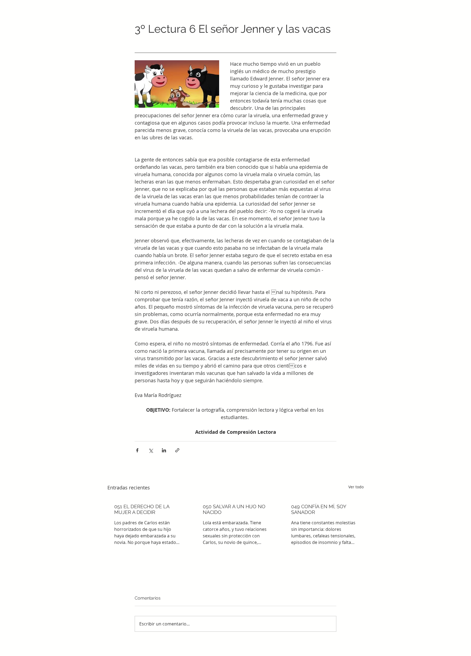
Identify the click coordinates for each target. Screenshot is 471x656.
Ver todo (356, 486)
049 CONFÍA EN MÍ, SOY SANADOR (318, 509)
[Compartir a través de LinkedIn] (164, 450)
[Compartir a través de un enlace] (177, 450)
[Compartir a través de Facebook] (137, 450)
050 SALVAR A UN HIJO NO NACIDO (234, 509)
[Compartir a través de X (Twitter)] (150, 450)
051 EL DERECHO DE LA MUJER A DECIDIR (141, 509)
